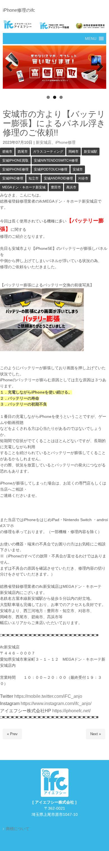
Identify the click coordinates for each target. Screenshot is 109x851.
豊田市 (56, 187)
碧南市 (7, 152)
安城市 (78, 169)
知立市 (34, 178)
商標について (17, 829)
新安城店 (43, 142)
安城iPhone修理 (15, 169)
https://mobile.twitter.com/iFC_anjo (48, 696)
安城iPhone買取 (15, 160)
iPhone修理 (65, 142)
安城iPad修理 (12, 178)
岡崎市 (73, 152)
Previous (10, 67)
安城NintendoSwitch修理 (56, 160)
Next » (95, 734)
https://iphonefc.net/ (71, 710)
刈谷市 (83, 178)
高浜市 (71, 187)
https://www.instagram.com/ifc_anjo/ (55, 703)
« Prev (12, 734)
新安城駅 (90, 152)
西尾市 (23, 152)
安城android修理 (58, 178)
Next (99, 67)
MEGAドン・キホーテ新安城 (24, 187)
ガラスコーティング (48, 152)
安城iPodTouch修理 (50, 169)
